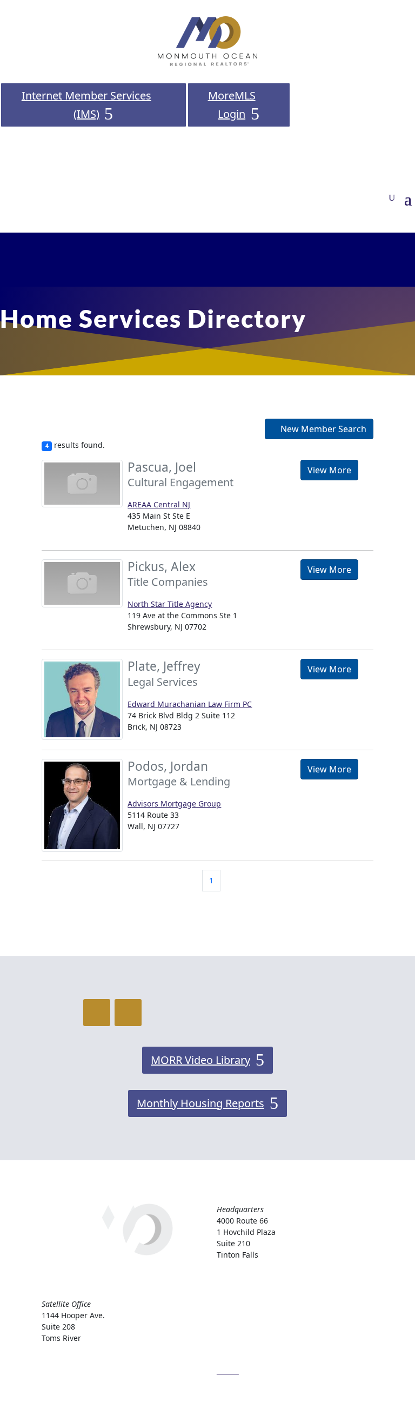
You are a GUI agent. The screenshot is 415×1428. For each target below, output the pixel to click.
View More (329, 470)
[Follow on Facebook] (96, 1012)
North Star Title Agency (170, 604)
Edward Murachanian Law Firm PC (190, 704)
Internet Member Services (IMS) (86, 104)
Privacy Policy (241, 1343)
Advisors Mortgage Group (174, 803)
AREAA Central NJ (159, 504)
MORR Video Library (200, 1060)
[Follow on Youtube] (128, 1012)
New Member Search (322, 429)
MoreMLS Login (232, 104)
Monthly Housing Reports (200, 1103)
